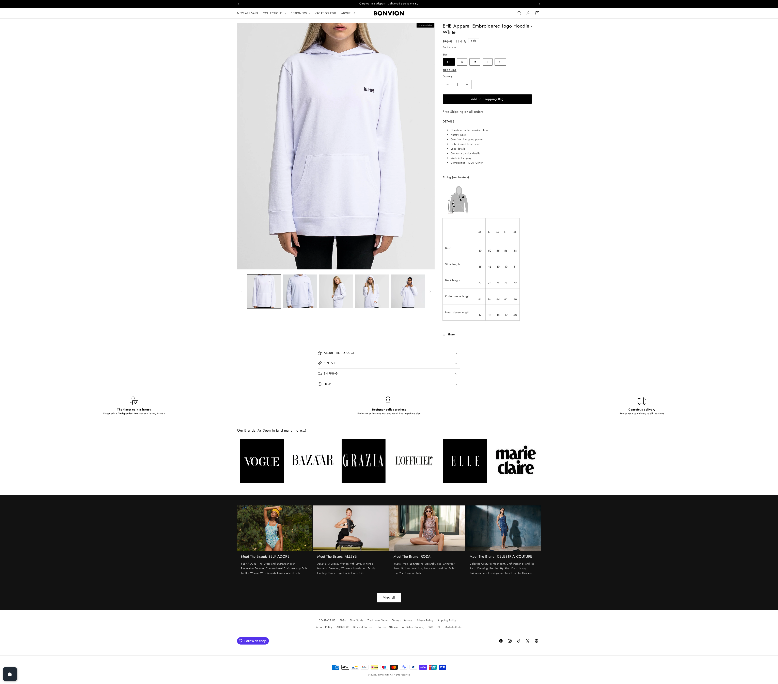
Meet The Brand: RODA (412, 556)
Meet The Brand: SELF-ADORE (265, 556)
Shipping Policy (446, 620)
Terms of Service (402, 620)
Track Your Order (378, 620)
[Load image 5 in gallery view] (408, 291)
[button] (274, 13)
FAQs (343, 620)
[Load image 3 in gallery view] (336, 291)
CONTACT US (327, 620)
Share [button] (451, 334)
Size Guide (356, 620)
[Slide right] (430, 291)
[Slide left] (241, 291)
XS (449, 62)
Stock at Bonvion (363, 627)
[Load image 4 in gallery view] (372, 291)
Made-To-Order (454, 627)
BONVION (383, 674)
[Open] (10, 674)
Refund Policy (324, 627)
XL (500, 62)
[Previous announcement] (238, 4)
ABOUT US (343, 627)
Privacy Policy (425, 620)
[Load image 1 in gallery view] (264, 291)
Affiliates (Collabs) (413, 627)
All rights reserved (400, 674)
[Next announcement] (539, 4)
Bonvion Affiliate (388, 627)
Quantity (447, 76)
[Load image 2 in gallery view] (300, 291)
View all (389, 597)
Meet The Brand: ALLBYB (337, 556)
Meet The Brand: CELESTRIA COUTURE (501, 556)
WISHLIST (434, 627)
